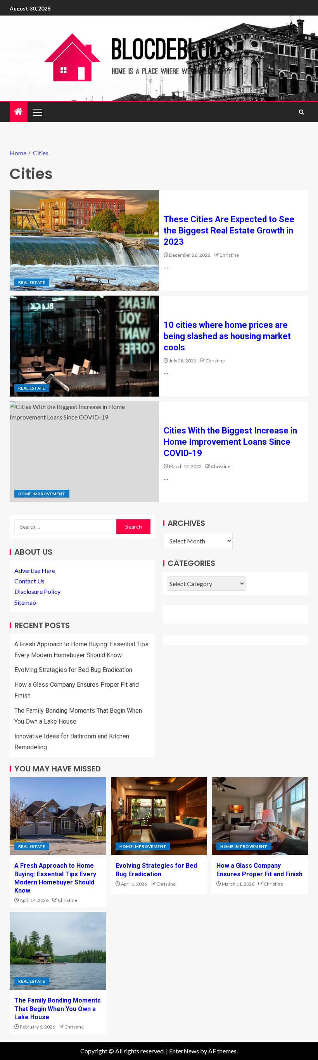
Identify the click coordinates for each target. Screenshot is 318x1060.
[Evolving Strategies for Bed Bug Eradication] (159, 816)
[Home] (18, 111)
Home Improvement (42, 493)
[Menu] (37, 112)
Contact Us (29, 581)
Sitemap (25, 602)
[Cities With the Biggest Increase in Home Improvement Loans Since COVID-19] (84, 451)
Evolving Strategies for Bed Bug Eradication (73, 670)
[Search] (301, 112)
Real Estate (31, 282)
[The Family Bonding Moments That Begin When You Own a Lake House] (58, 951)
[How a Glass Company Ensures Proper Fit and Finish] (260, 816)
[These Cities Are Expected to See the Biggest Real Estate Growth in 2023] (84, 240)
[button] (37, 112)
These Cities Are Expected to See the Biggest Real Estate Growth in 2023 (229, 230)
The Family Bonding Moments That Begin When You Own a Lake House (57, 1009)
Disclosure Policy (37, 591)
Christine (229, 255)
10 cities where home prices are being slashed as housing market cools (227, 336)
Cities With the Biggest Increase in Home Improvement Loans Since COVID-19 (230, 442)
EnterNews (184, 1051)
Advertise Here (34, 570)
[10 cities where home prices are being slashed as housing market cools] (84, 346)
